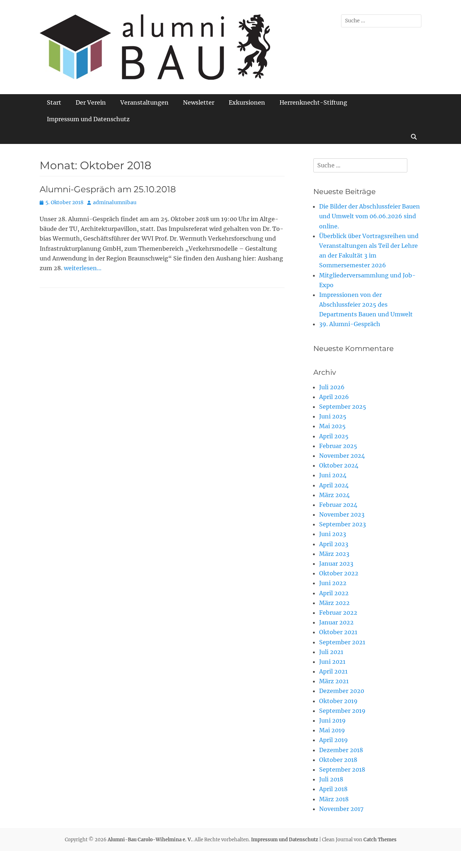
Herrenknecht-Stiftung (313, 102)
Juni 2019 (332, 720)
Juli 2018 (331, 779)
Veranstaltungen (144, 102)
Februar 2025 (338, 445)
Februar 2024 (338, 504)
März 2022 (334, 602)
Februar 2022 (338, 612)
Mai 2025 (332, 426)
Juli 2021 (331, 651)
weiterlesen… (83, 268)
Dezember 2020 (341, 690)
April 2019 (333, 739)
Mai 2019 (332, 730)
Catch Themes (380, 840)
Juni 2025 (332, 416)
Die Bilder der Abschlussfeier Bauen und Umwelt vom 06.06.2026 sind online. (369, 216)
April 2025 (334, 436)
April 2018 (333, 789)
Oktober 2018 (338, 759)
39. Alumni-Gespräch (349, 324)
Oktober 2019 (338, 701)
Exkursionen (247, 102)
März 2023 (334, 553)
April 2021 (333, 671)
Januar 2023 (336, 563)
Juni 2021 (332, 661)
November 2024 (342, 455)
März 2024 (334, 495)
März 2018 (334, 799)
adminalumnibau (114, 202)
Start (54, 102)
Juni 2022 (332, 583)
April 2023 (333, 544)
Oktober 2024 (338, 465)
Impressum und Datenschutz (88, 119)
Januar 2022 (336, 622)
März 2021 (334, 681)
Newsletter (198, 102)
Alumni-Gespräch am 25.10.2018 (108, 189)
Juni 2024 (332, 475)
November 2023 (341, 514)
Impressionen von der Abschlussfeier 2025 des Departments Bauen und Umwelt (366, 304)
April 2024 (334, 485)
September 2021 (342, 642)
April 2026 (334, 396)
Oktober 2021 (338, 632)
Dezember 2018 (341, 750)
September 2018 (342, 769)
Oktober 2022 (338, 573)
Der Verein (91, 102)
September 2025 (342, 406)
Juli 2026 (332, 387)
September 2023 (342, 524)
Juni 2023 (332, 534)
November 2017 (341, 808)
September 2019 (342, 710)
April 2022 (334, 593)
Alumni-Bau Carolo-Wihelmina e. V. (150, 840)
